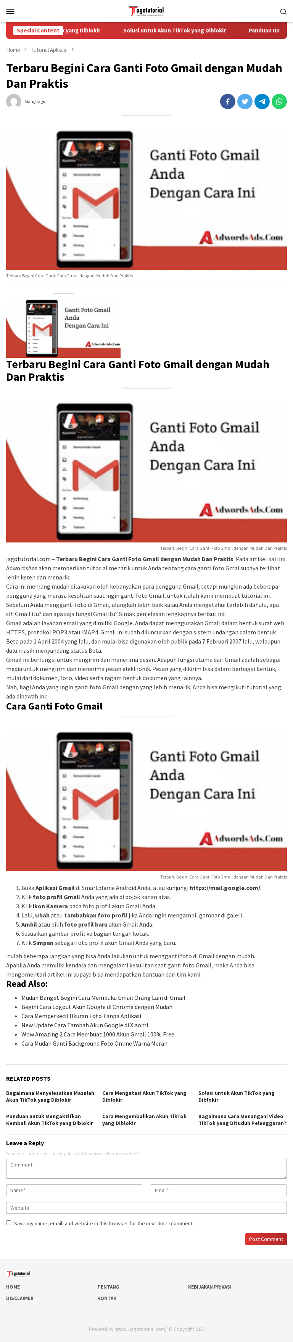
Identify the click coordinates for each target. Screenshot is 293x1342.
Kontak (106, 1298)
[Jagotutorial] (146, 10)
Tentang (108, 1287)
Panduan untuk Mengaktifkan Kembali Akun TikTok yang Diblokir (49, 1119)
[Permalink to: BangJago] (13, 100)
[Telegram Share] (262, 101)
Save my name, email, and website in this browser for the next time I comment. (104, 1223)
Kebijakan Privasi (210, 1287)
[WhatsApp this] (279, 101)
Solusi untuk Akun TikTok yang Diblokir (156, 30)
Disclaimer (20, 1298)
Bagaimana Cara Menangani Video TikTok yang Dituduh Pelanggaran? (242, 1119)
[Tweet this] (245, 101)
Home (13, 1287)
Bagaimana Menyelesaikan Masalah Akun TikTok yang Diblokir (50, 1096)
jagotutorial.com (28, 559)
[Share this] (227, 101)
